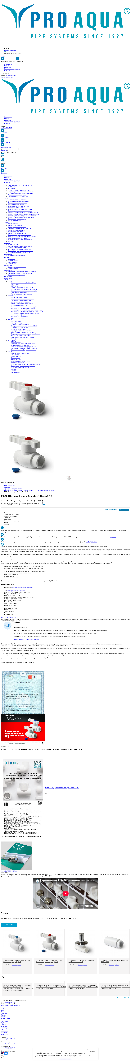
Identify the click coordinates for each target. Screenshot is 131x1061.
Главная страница (9, 485)
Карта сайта (4, 1021)
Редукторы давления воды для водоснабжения (22, 236)
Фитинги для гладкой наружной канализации (22, 215)
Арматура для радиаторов (16, 225)
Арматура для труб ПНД (15, 231)
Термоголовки (12, 262)
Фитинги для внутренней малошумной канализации (24, 214)
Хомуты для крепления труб (16, 255)
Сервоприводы (12, 263)
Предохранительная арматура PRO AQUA (21, 228)
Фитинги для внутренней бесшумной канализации (23, 212)
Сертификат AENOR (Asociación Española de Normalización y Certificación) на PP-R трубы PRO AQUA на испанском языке (18, 987)
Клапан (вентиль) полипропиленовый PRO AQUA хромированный (49, 961)
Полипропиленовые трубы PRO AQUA (20, 185)
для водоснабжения (18, 587)
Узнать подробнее (16, 965)
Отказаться (92, 1056)
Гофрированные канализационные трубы (20, 193)
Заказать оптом (124, 509)
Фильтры (10, 241)
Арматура (7, 243)
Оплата (3, 1016)
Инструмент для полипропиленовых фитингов (22, 271)
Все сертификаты (123, 997)
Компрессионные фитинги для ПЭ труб (20, 209)
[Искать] (1, 149)
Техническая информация (12, 69)
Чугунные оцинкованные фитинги (18, 206)
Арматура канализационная (16, 230)
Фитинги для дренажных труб (17, 219)
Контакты (7, 70)
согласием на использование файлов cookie (73, 1053)
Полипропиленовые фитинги (17, 200)
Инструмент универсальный (16, 275)
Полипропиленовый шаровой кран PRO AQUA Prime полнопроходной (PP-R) (115, 961)
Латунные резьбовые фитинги (17, 204)
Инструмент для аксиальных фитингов (20, 273)
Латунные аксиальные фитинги (17, 203)
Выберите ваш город (7, 77)
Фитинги (7, 222)
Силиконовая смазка (14, 268)
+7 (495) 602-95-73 (11, 75)
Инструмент (8, 276)
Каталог (3, 56)
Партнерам (7, 67)
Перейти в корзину (10, 50)
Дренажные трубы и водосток (17, 195)
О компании (8, 64)
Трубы (6, 198)
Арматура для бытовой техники (17, 233)
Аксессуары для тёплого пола (17, 267)
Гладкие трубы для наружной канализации (21, 192)
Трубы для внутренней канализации (19, 190)
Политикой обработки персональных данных (48, 1055)
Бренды (13, 369)
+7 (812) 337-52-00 (9, 1043)
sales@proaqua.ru (10, 1002)
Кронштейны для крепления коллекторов (20, 251)
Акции (6, 279)
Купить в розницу (111, 509)
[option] (17, 951)
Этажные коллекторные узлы (17, 247)
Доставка (113, 537)
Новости (7, 65)
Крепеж (6, 257)
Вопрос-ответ (15, 372)
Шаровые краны (13, 223)
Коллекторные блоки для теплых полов (20, 246)
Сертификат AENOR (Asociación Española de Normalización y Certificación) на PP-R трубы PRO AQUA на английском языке (51, 987)
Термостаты (11, 259)
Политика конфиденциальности (10, 1005)
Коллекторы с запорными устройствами (20, 249)
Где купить (4, 1013)
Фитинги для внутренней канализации (20, 211)
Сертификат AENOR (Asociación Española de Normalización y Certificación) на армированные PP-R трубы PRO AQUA (83, 987)
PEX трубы (11, 188)
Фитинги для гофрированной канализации (21, 217)
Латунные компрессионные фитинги (19, 201)
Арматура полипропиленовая (17, 227)
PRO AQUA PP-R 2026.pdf (9, 871)
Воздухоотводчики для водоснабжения (20, 239)
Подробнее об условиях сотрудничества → (27, 639)
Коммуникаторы (13, 260)
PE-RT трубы (12, 187)
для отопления (28, 587)
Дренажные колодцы (14, 220)
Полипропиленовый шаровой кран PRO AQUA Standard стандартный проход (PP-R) (30, 490)
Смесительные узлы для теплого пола (19, 235)
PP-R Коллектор (13, 244)
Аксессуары (8, 270)
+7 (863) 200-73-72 (9, 1048)
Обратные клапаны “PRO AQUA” (18, 238)
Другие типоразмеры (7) (8, 617)
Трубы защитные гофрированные (18, 196)
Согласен (92, 1051)
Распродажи (8, 278)
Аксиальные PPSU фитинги (16, 207)
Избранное (4, 150)
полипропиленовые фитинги (16, 590)
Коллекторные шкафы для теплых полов (20, 252)
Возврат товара (5, 1018)
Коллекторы (8, 254)
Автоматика (8, 265)
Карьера (3, 1015)
